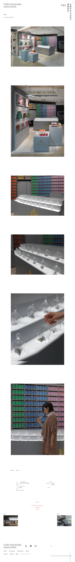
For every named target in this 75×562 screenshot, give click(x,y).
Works (5, 14)
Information (12, 551)
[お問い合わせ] (35, 546)
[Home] (12, 6)
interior (13, 470)
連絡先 (61, 4)
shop (18, 470)
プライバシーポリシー (26, 554)
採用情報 (63, 4)
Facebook (37, 507)
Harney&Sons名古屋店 (24, 483)
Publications (20, 551)
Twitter (37, 509)
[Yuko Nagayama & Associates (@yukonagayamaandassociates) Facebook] (30, 546)
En (73, 1)
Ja (73, 3)
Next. (58, 513)
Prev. (5, 513)
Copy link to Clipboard (37, 505)
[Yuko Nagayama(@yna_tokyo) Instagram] (26, 546)
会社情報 (64, 4)
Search (27, 551)
